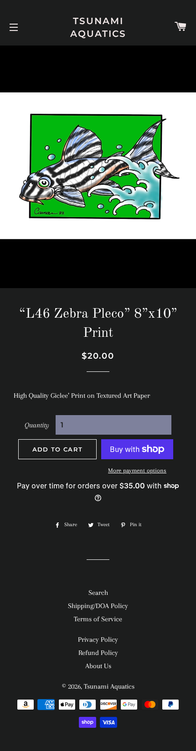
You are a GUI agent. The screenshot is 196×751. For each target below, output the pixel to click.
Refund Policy (98, 653)
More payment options (137, 470)
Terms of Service (98, 619)
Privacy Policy (98, 639)
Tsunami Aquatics (98, 27)
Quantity (37, 425)
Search (98, 593)
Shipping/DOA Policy (98, 606)
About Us (98, 666)
